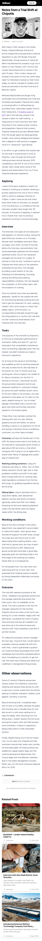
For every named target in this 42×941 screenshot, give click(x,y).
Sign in (14, 781)
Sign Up (31, 3)
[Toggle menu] (39, 3)
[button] (21, 822)
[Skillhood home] (6, 3)
